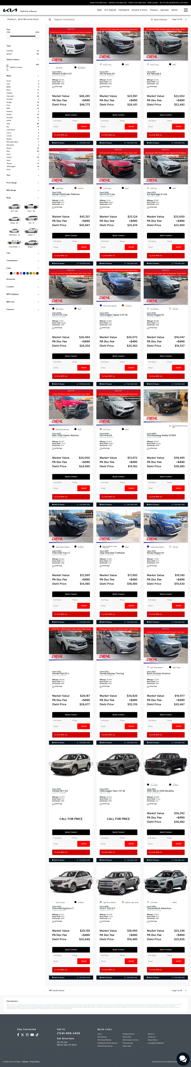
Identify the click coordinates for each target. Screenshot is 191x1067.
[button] (91, 46)
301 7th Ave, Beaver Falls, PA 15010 (174, 3)
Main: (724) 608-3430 (98, 3)
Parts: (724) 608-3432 (137, 3)
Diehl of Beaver (59, 143)
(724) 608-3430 (68, 1033)
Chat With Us (61, 135)
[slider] (8, 36)
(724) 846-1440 (84, 143)
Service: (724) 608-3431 (117, 3)
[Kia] (10, 10)
